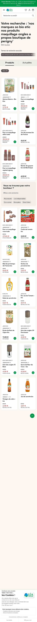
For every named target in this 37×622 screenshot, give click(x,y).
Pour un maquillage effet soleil (9, 133)
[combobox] (18, 15)
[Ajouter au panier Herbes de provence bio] (33, 271)
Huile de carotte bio (9, 298)
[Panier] (33, 10)
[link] (26, 10)
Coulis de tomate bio (26, 230)
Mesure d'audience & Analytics (10, 612)
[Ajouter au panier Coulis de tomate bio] (33, 237)
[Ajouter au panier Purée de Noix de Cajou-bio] (15, 338)
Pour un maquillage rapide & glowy (9, 169)
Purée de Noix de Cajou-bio (8, 331)
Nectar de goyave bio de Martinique (27, 167)
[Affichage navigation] (4, 10)
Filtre (4, 71)
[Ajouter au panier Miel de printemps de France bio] (15, 271)
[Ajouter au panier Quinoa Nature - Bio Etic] (15, 108)
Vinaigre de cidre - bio (9, 400)
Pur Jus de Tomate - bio (27, 296)
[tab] (9, 63)
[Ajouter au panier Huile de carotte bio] (15, 304)
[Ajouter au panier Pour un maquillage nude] (33, 108)
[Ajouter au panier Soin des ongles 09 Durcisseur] (33, 338)
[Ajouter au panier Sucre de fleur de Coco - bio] (33, 372)
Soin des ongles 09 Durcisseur (27, 331)
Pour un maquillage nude (27, 100)
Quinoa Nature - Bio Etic (9, 100)
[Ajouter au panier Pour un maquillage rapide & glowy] (15, 177)
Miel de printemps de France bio (9, 265)
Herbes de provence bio (25, 265)
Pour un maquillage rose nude (9, 230)
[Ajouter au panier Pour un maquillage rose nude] (15, 237)
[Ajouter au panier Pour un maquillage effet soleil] (15, 141)
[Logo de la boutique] (9, 10)
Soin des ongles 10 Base (9, 366)
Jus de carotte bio (27, 396)
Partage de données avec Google (11, 611)
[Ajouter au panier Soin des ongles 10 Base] (15, 372)
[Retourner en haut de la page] (32, 415)
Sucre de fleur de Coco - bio (27, 366)
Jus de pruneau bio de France (27, 133)
